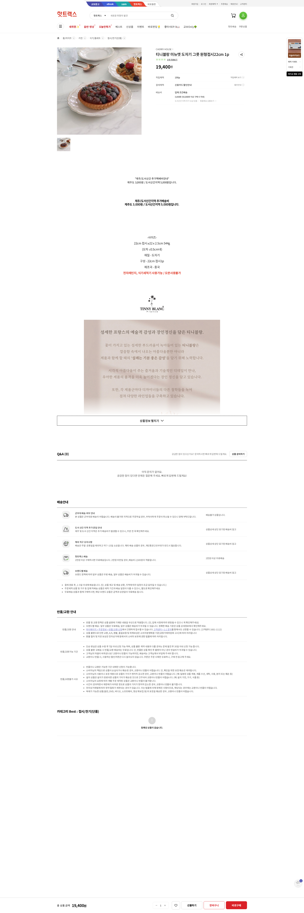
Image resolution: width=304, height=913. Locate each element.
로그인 (203, 4)
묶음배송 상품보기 (207, 100)
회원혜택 (212, 4)
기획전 (290, 67)
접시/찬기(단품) (115, 38)
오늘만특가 (105, 27)
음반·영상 (89, 27)
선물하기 (191, 905)
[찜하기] (176, 905)
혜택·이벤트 (292, 61)
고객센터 (243, 4)
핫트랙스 (98, 15)
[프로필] (243, 15)
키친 (81, 38)
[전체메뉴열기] (60, 26)
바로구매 (236, 905)
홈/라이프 (67, 38)
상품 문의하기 (238, 454)
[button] (241, 55)
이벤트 (140, 27)
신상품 (129, 27)
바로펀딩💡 (154, 27)
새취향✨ (74, 27)
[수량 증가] (165, 905)
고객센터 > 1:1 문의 (162, 629)
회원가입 (194, 4)
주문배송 (224, 4)
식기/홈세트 (95, 38)
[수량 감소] (156, 905)
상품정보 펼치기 (149, 421)
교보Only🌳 (190, 27)
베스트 (119, 27)
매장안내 (234, 4)
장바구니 (214, 905)
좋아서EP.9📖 (172, 27)
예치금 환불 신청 (294, 73)
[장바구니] (233, 15)
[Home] (58, 38)
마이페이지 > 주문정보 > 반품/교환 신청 (104, 629)
